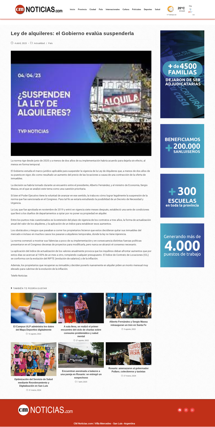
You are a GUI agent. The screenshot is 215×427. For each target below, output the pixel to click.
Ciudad (93, 9)
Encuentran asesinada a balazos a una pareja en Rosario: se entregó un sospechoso (81, 374)
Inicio (72, 9)
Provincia (82, 9)
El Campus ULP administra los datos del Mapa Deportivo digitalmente (33, 328)
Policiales (136, 9)
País (101, 9)
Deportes (148, 9)
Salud (157, 9)
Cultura (126, 9)
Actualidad (39, 43)
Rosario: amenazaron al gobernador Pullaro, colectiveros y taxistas (129, 370)
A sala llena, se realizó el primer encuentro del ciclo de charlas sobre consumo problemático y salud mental (81, 331)
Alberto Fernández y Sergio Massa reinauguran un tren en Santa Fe (128, 323)
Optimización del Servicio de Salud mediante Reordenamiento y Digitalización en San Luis (33, 382)
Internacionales (113, 9)
